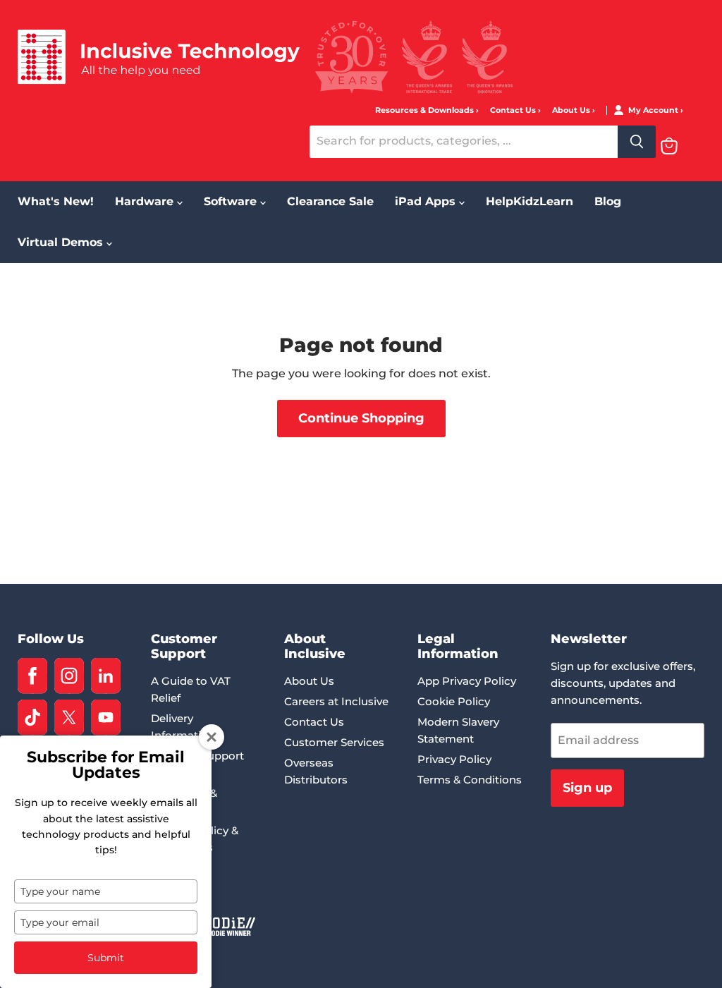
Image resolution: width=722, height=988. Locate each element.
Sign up (587, 787)
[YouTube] (106, 718)
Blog (607, 201)
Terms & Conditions (469, 779)
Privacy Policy (454, 759)
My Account (654, 110)
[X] (69, 718)
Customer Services (334, 742)
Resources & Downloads (425, 110)
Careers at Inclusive (336, 701)
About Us (572, 110)
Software (232, 201)
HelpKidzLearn (529, 201)
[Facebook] (32, 676)
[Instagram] (69, 676)
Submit (105, 957)
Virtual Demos (62, 242)
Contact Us (514, 110)
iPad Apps (427, 201)
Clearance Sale (330, 201)
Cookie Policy (453, 701)
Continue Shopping (361, 418)
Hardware (146, 201)
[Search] (637, 142)
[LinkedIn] (106, 676)
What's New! (56, 201)
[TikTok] (32, 718)
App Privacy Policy (466, 681)
